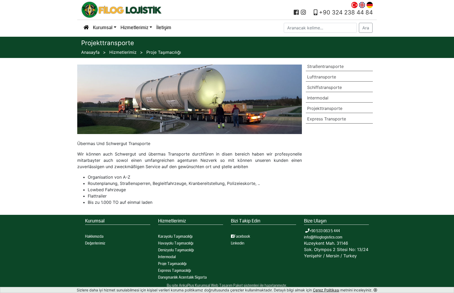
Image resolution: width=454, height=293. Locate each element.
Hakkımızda (94, 236)
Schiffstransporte (324, 87)
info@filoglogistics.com (323, 237)
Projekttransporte (324, 108)
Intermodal (317, 97)
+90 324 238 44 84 (345, 12)
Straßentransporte (325, 66)
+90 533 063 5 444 (325, 230)
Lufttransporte (321, 76)
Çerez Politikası (326, 290)
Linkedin (237, 243)
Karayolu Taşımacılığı (175, 236)
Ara (365, 27)
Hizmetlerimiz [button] (134, 27)
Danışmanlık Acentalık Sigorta (182, 277)
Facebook (242, 236)
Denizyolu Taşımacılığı (176, 250)
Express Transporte (326, 118)
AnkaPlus (186, 285)
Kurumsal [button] (102, 27)
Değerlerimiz (95, 243)
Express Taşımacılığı (174, 270)
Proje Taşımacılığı (172, 263)
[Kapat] (375, 290)
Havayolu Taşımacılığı (175, 243)
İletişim (163, 27)
